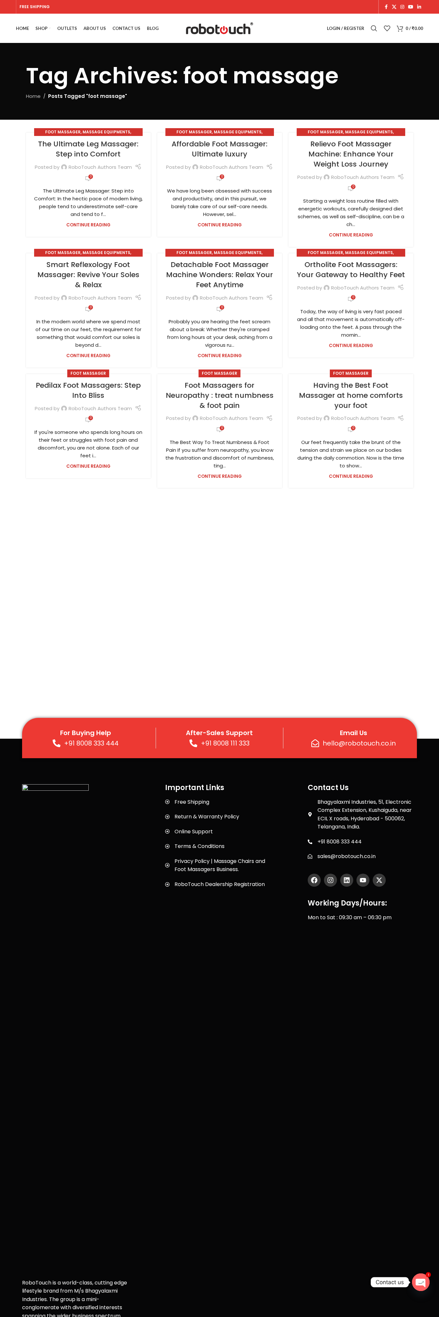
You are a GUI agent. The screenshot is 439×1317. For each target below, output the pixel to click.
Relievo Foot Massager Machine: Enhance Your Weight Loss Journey (351, 154)
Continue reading (88, 225)
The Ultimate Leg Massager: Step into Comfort (88, 149)
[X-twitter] (379, 880)
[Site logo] (219, 27)
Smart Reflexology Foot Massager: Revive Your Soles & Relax (88, 275)
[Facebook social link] (386, 7)
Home (33, 96)
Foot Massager (63, 132)
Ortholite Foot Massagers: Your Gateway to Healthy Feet (351, 270)
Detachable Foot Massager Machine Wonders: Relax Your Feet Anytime (219, 275)
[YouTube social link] (410, 7)
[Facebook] (314, 880)
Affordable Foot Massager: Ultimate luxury (219, 149)
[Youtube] (362, 880)
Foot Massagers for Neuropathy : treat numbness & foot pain (220, 395)
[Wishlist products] (387, 28)
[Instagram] (330, 880)
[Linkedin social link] (419, 7)
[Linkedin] (346, 880)
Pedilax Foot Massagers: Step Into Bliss (88, 390)
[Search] (374, 28)
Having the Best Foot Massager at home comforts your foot (351, 395)
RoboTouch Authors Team (100, 167)
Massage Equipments (106, 132)
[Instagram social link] (402, 7)
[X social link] (394, 7)
